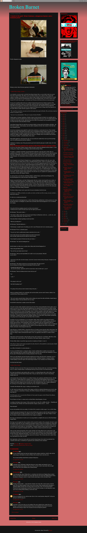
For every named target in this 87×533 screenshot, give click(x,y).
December (66, 140)
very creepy (30, 445)
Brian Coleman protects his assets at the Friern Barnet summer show (33, 146)
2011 (64, 138)
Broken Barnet (24, 6)
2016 (64, 130)
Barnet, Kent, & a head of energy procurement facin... (68, 197)
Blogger (50, 530)
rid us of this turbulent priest (19, 445)
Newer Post (13, 518)
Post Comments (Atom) (36, 522)
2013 (64, 135)
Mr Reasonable (16, 472)
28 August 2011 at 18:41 (18, 499)
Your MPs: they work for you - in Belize (68, 185)
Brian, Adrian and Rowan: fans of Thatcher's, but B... (68, 150)
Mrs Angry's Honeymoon (68, 152)
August (65, 147)
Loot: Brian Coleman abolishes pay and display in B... (67, 190)
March (65, 218)
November (66, 142)
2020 (64, 123)
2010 (64, 223)
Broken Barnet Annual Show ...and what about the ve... (68, 164)
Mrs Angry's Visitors (67, 161)
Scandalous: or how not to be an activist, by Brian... (68, 176)
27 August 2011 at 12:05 (18, 479)
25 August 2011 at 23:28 (18, 459)
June (65, 213)
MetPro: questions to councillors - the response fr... (67, 208)
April (65, 216)
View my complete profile (66, 104)
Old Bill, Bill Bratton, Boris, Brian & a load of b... (68, 182)
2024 (64, 118)
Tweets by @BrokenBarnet (66, 108)
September (66, 145)
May (65, 214)
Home (33, 518)
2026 (64, 114)
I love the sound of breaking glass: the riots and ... (68, 172)
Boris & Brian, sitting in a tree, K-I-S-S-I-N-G (68, 205)
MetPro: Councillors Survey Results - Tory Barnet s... (68, 201)
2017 (64, 128)
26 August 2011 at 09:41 (18, 469)
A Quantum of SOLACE (68, 154)
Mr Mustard (15, 451)
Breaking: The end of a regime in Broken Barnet (68, 168)
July (64, 211)
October (65, 143)
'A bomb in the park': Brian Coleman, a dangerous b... (68, 157)
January (65, 221)
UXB (26, 445)
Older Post (54, 518)
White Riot (65, 187)
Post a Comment (15, 512)
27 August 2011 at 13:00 (18, 491)
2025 (64, 116)
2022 (64, 119)
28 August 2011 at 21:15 (18, 509)
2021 (64, 121)
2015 (64, 131)
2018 (64, 126)
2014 (64, 133)
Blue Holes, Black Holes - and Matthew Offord (68, 179)
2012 (64, 137)
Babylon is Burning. (67, 194)
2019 (64, 125)
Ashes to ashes (66, 193)
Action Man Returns (67, 160)
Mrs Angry (15, 462)
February (66, 220)
